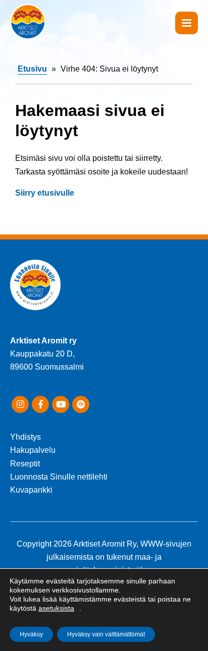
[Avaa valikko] (186, 23)
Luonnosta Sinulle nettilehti (59, 476)
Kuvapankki (31, 490)
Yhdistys (25, 437)
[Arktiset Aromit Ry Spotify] (80, 404)
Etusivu (32, 69)
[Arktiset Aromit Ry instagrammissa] (20, 404)
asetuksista (56, 608)
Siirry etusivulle (44, 193)
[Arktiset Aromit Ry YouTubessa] (60, 404)
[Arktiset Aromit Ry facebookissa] (40, 404)
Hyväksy (31, 634)
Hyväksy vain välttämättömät (106, 634)
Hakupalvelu (33, 450)
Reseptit (25, 463)
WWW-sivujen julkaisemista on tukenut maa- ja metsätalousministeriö (118, 557)
